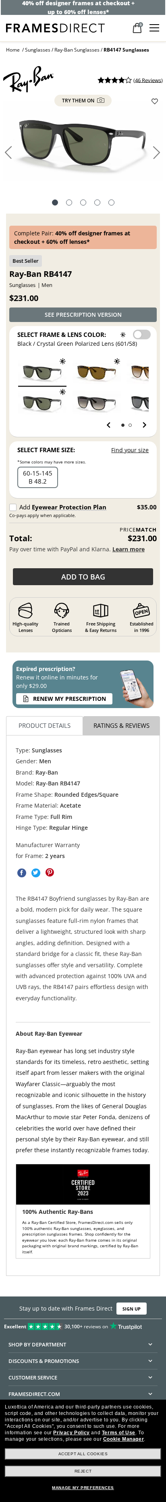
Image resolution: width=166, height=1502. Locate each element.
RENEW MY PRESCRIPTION (69, 698)
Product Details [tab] (45, 726)
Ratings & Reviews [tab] (121, 726)
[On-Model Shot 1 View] (111, 203)
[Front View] (69, 203)
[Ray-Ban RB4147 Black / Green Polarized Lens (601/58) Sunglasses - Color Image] (42, 402)
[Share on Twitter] (35, 872)
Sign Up (131, 1308)
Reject (83, 1471)
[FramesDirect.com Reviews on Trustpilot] (83, 1324)
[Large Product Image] (83, 144)
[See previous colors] (110, 425)
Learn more (128, 549)
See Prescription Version (83, 314)
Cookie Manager (123, 1439)
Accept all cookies (83, 1454)
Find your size (130, 450)
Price (138, 529)
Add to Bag (83, 577)
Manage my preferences (83, 1487)
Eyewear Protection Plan (69, 507)
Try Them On (78, 100)
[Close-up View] (83, 203)
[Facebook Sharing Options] (21, 872)
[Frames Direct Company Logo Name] (55, 27)
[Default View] (55, 203)
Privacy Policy (71, 1433)
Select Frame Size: (46, 450)
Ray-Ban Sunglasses (77, 49)
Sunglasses (37, 49)
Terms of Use (118, 1433)
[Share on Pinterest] (50, 872)
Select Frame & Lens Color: (61, 334)
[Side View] (97, 203)
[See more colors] (141, 425)
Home (13, 49)
